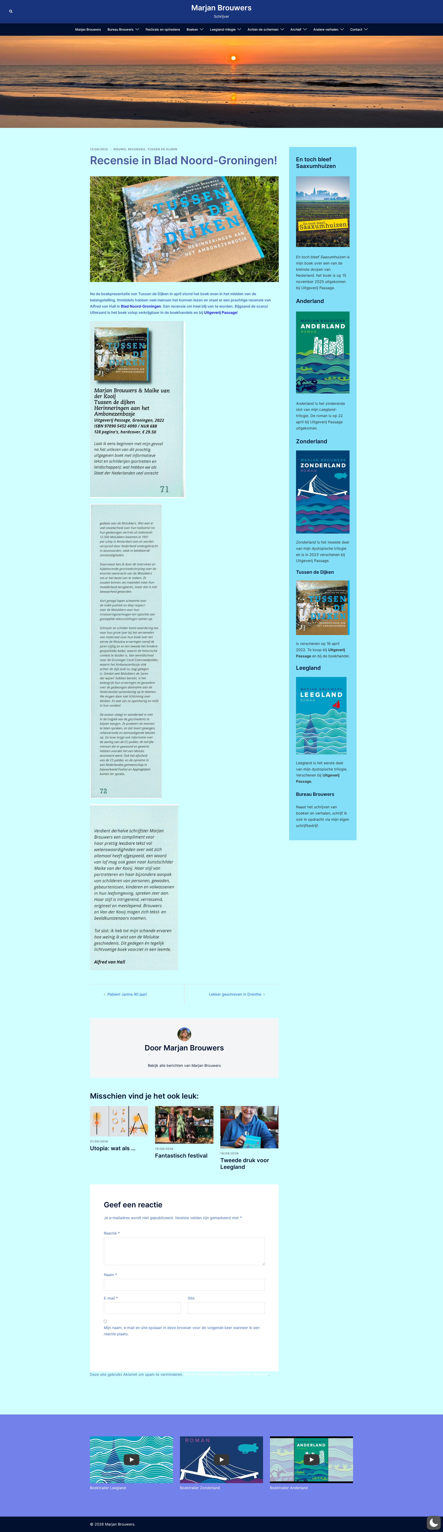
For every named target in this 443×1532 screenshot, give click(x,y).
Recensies (136, 149)
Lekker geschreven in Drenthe (235, 994)
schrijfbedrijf (307, 825)
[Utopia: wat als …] (119, 1121)
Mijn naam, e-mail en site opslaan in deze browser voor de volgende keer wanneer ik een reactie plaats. (182, 1330)
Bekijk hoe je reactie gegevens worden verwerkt (226, 1374)
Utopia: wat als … (112, 1148)
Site (191, 1298)
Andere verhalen (325, 29)
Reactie (112, 1233)
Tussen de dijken (162, 149)
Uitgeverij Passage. (318, 287)
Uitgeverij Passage (220, 312)
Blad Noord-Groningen (141, 306)
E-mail (111, 1298)
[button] (11, 11)
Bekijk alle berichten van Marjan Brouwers (184, 1065)
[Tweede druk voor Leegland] (249, 1126)
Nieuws (120, 149)
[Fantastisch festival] (184, 1124)
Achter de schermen (263, 29)
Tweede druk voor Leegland (244, 1163)
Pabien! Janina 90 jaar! (127, 994)
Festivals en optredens (163, 29)
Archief (295, 29)
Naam (110, 1274)
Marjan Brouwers (221, 7)
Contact (356, 29)
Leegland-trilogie (223, 29)
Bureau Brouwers (121, 29)
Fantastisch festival (181, 1155)
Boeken (192, 29)
